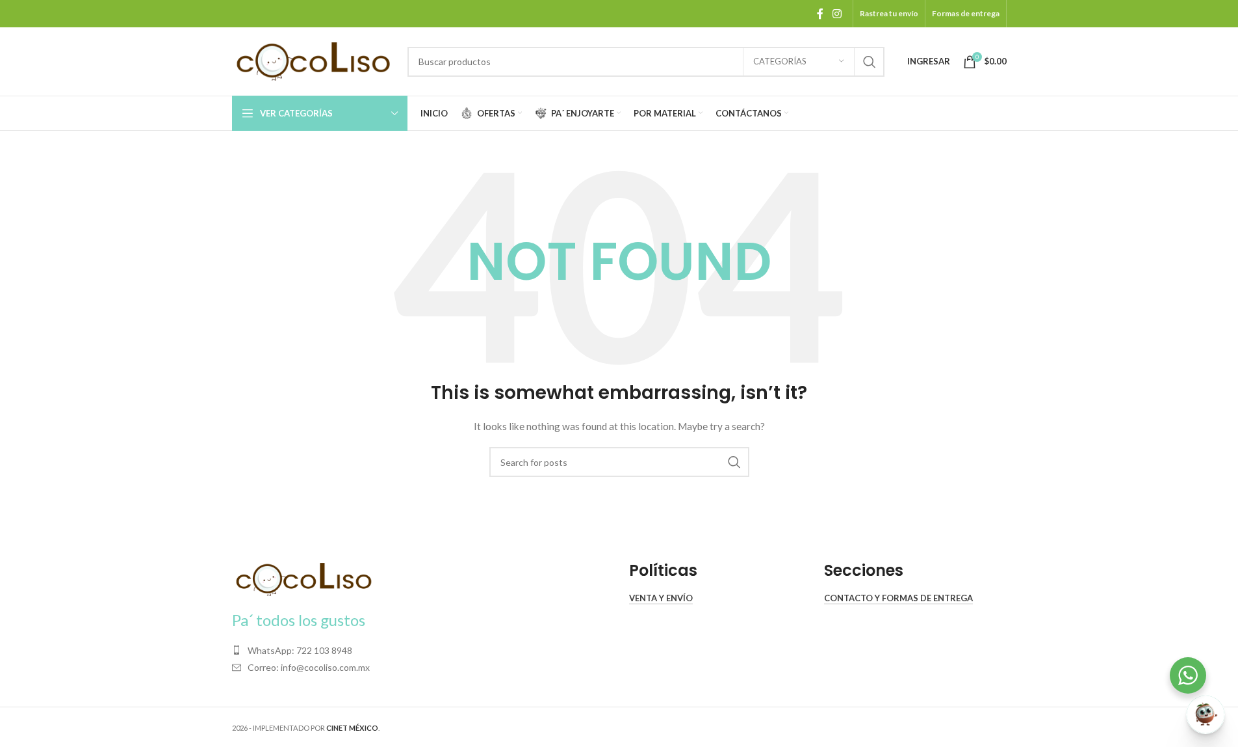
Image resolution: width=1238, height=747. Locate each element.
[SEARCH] (869, 62)
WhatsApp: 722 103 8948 (300, 650)
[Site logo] (313, 60)
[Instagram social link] (836, 13)
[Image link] (303, 578)
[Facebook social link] (820, 13)
